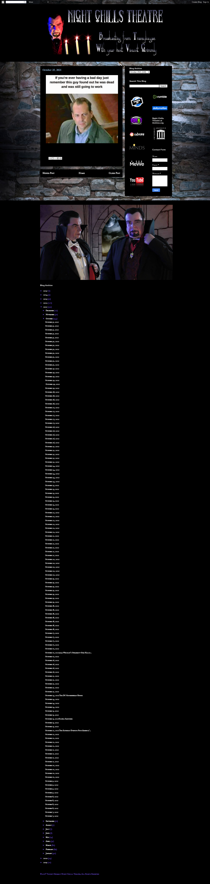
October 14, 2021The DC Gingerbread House (64, 695)
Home (82, 173)
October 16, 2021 (52, 660)
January (49, 853)
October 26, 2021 (52, 427)
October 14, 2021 (52, 699)
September (50, 821)
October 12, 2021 (52, 734)
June (48, 833)
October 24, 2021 (52, 466)
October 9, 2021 (51, 781)
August (49, 825)
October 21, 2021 (52, 536)
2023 (45, 299)
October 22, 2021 (52, 512)
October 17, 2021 (52, 633)
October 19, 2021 (52, 578)
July (48, 829)
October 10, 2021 (52, 765)
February (50, 849)
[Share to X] (55, 158)
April (48, 841)
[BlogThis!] (52, 158)
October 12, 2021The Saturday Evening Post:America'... (68, 730)
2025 (45, 291)
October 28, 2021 (52, 392)
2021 (45, 307)
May (48, 837)
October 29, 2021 (52, 372)
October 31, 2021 (52, 322)
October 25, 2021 (52, 446)
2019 (45, 862)
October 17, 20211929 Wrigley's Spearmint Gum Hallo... (68, 652)
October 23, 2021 (52, 485)
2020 (45, 858)
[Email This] (49, 158)
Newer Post (49, 173)
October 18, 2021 (52, 606)
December (50, 310)
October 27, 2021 (52, 407)
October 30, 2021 (52, 341)
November (50, 314)
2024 (45, 295)
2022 (45, 303)
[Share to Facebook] (58, 158)
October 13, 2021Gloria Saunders (59, 719)
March (49, 845)
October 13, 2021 (52, 711)
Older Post (114, 173)
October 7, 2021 (51, 812)
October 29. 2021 (52, 368)
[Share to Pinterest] (60, 158)
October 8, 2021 (51, 796)
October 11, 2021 (52, 750)
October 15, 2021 (52, 676)
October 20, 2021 (52, 559)
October (49, 318)
